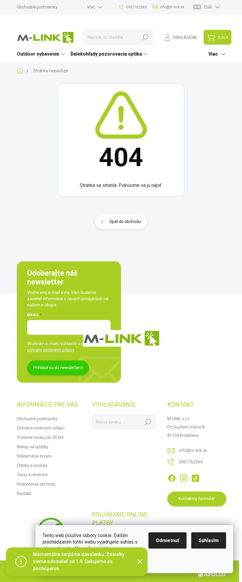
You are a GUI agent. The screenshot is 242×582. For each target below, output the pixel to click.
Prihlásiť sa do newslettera (58, 367)
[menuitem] (41, 54)
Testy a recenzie (32, 474)
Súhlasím (209, 540)
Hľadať (145, 37)
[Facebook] (171, 477)
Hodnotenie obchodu (36, 484)
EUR (208, 7)
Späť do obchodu (125, 221)
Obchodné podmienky (37, 7)
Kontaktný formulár (197, 498)
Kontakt (24, 493)
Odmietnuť (167, 540)
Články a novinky (32, 465)
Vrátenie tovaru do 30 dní (40, 437)
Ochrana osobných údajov (41, 428)
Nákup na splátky (32, 446)
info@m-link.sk (193, 450)
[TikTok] (195, 477)
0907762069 (191, 462)
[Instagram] (183, 477)
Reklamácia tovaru (34, 456)
